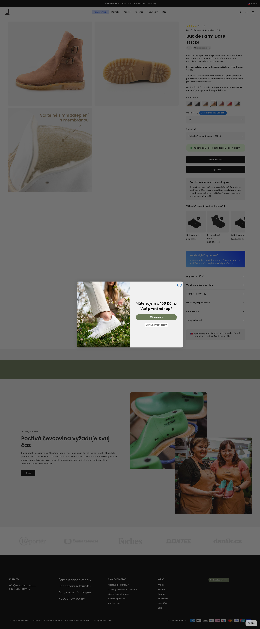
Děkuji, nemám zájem (156, 324)
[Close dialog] (179, 285)
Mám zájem (156, 317)
